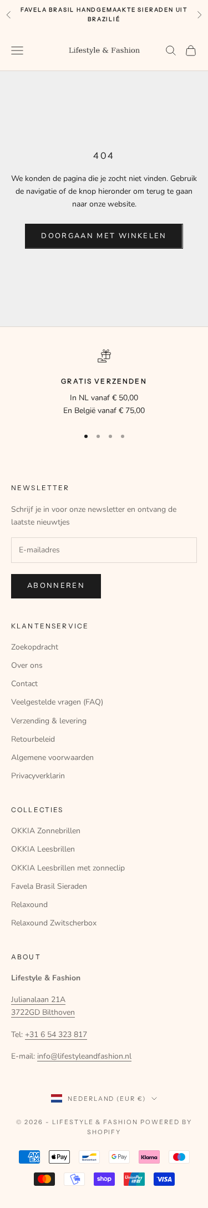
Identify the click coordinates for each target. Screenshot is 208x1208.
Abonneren (56, 586)
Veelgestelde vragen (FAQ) (57, 702)
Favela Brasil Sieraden (49, 886)
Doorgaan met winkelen (103, 236)
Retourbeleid (33, 739)
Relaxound (29, 904)
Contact (24, 683)
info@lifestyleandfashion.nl (84, 1056)
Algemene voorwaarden (52, 757)
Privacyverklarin (38, 776)
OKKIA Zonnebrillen (45, 831)
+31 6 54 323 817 (56, 1034)
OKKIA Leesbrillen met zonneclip (68, 868)
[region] (104, 383)
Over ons (27, 665)
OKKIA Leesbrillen (43, 849)
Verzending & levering (49, 721)
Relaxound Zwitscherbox (54, 923)
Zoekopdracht (34, 647)
